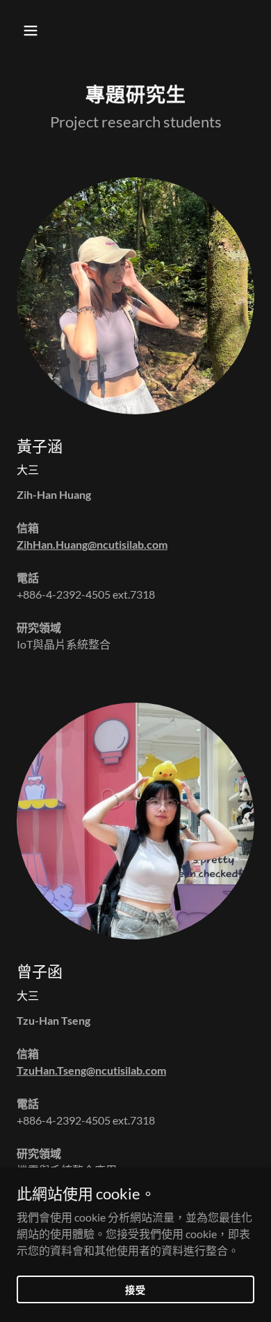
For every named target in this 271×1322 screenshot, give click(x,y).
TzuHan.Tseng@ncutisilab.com (91, 1070)
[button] (34, 30)
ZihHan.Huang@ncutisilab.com (92, 544)
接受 (135, 1289)
